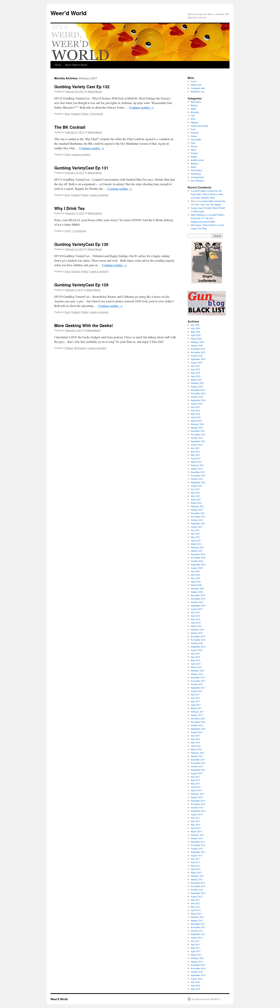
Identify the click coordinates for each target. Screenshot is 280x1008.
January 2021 (197, 550)
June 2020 (195, 574)
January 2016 (197, 756)
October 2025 (197, 355)
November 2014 (198, 803)
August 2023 (196, 444)
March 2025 (196, 379)
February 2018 (197, 670)
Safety (193, 166)
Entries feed (196, 84)
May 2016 (195, 742)
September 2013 (198, 851)
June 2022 (195, 492)
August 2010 (196, 978)
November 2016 (198, 721)
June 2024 (195, 410)
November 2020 (198, 557)
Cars (193, 115)
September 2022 (198, 482)
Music (193, 149)
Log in (194, 81)
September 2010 (198, 975)
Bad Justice (196, 101)
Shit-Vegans (199, 211)
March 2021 (196, 543)
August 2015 (196, 773)
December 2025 (198, 348)
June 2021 (195, 533)
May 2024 (195, 413)
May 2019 (195, 619)
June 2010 (195, 985)
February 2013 (197, 875)
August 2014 (196, 814)
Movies (194, 146)
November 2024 (198, 393)
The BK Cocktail (69, 127)
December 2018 (198, 636)
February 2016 (197, 752)
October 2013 (197, 848)
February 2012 (197, 916)
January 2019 (197, 632)
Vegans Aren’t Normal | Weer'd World (208, 207)
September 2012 (198, 892)
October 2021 (197, 519)
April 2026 (196, 335)
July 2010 (195, 981)
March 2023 (196, 461)
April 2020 (196, 581)
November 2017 (198, 680)
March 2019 (196, 626)
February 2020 (197, 588)
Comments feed (198, 88)
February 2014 (197, 834)
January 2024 (197, 427)
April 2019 (196, 622)
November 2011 (198, 927)
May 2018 (195, 660)
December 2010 (198, 964)
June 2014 (195, 821)
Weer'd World (68, 13)
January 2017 (197, 714)
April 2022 (196, 499)
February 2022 (197, 506)
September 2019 (198, 605)
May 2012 (195, 906)
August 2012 (196, 896)
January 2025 (197, 386)
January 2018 (197, 673)
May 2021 (195, 537)
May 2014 (195, 824)
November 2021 (198, 516)
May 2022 (195, 495)
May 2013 (195, 865)
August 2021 (196, 526)
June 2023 (195, 451)
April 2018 (196, 663)
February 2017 (197, 711)
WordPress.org (197, 91)
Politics (84, 113)
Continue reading (141, 107)
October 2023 (197, 437)
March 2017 (196, 708)
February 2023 (197, 465)
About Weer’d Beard (76, 65)
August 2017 (196, 691)
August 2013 (196, 855)
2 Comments (96, 113)
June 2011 (195, 944)
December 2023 (198, 430)
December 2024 (198, 389)
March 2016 (196, 749)
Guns (67, 113)
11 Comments (79, 230)
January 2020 (197, 591)
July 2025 (195, 365)
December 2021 (198, 513)
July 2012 (195, 899)
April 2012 (196, 910)
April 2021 (196, 540)
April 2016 (196, 745)
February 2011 (197, 958)
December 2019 (198, 595)
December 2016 (198, 718)
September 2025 (198, 359)
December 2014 (198, 800)
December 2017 (198, 677)
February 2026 (197, 341)
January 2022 (197, 509)
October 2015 (197, 766)
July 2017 (195, 694)
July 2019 (195, 612)
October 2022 (197, 478)
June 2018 (195, 656)
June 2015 (195, 780)
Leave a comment (81, 154)
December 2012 (198, 882)
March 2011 (196, 954)
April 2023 (196, 458)
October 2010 (197, 971)
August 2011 (196, 937)
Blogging (195, 112)
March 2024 (196, 420)
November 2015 (198, 762)
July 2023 (195, 448)
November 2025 (198, 352)
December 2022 (198, 471)
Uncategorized (197, 177)
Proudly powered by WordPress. (206, 999)
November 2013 (198, 845)
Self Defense (196, 170)
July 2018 (195, 653)
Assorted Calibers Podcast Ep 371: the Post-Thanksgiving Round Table (207, 218)
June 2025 (195, 369)
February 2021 (197, 547)
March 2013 (196, 872)
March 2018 (196, 667)
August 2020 (196, 567)
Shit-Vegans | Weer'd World (203, 224)
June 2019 (195, 615)
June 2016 (195, 738)
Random (194, 163)
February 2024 (197, 424)
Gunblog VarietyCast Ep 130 (81, 244)
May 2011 (195, 947)
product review (197, 159)
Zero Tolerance (197, 180)
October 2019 (197, 602)
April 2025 (196, 376)
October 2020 (197, 560)
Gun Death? (196, 139)
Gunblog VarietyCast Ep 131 (81, 168)
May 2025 (195, 372)
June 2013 (195, 862)
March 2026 (196, 338)
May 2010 (195, 988)
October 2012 (197, 889)
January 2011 (197, 961)
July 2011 (195, 940)
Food (67, 154)
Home (58, 65)
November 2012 (198, 886)
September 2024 (198, 400)
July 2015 (195, 776)
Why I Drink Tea (69, 208)
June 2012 (195, 903)
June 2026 (195, 328)
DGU (193, 118)
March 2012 (196, 913)
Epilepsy (194, 122)
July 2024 (195, 406)
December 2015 (198, 759)
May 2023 (195, 454)
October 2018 (197, 643)
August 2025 (196, 362)
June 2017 (195, 697)
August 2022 (196, 485)
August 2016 (196, 732)
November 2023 (198, 434)
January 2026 (197, 345)
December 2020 (198, 554)
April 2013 (196, 869)
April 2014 (196, 827)
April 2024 (196, 417)
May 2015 (195, 783)
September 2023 (198, 441)
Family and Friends (199, 125)
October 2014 (197, 807)
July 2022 (195, 489)
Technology (80, 348)
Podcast (75, 113)
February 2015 (197, 793)
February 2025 (197, 382)
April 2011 (196, 951)
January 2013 (197, 879)
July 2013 (195, 858)
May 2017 (195, 701)
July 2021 (195, 530)
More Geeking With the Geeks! (83, 325)
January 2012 (197, 920)
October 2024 (197, 396)
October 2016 (197, 725)
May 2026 (195, 331)
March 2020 (196, 584)
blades (193, 108)
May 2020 (195, 578)
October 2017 (197, 684)
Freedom (195, 132)
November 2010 (198, 968)
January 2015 (197, 797)
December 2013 (198, 841)
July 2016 (195, 735)
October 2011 (197, 930)
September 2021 (198, 523)
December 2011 (198, 923)
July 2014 (195, 817)
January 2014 (197, 838)
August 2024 (196, 403)
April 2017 (196, 704)
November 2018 (198, 639)
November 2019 (198, 598)
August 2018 (196, 649)
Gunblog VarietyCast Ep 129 (81, 285)
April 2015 (196, 786)
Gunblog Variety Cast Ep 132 (82, 86)
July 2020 (195, 571)
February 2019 (197, 629)
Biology (194, 105)
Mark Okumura (198, 214)
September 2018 (198, 646)
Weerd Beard (95, 91)
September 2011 (198, 934)
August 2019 (196, 608)
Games (194, 135)
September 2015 (198, 769)
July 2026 (195, 324)
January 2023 (197, 468)
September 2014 (198, 810)
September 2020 (198, 564)
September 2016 (198, 728)
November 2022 (198, 475)
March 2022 (196, 502)
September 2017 (198, 687)
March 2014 (196, 831)
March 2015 (196, 790)
